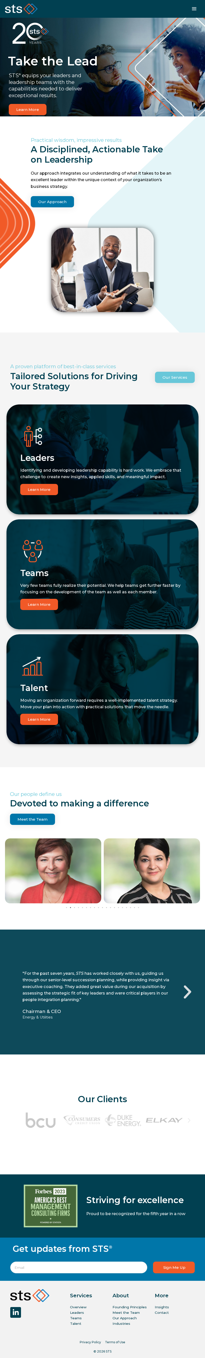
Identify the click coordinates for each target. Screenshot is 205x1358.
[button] (66, 907)
